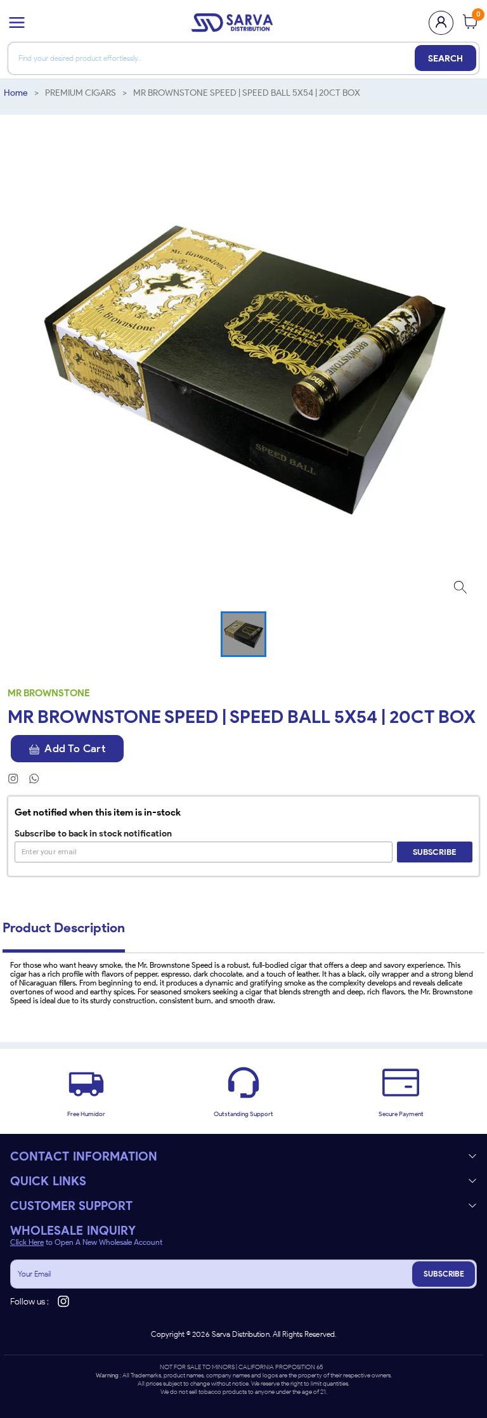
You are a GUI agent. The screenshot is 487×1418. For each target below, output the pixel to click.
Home (16, 93)
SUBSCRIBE (444, 1273)
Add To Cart (74, 748)
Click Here (27, 1242)
